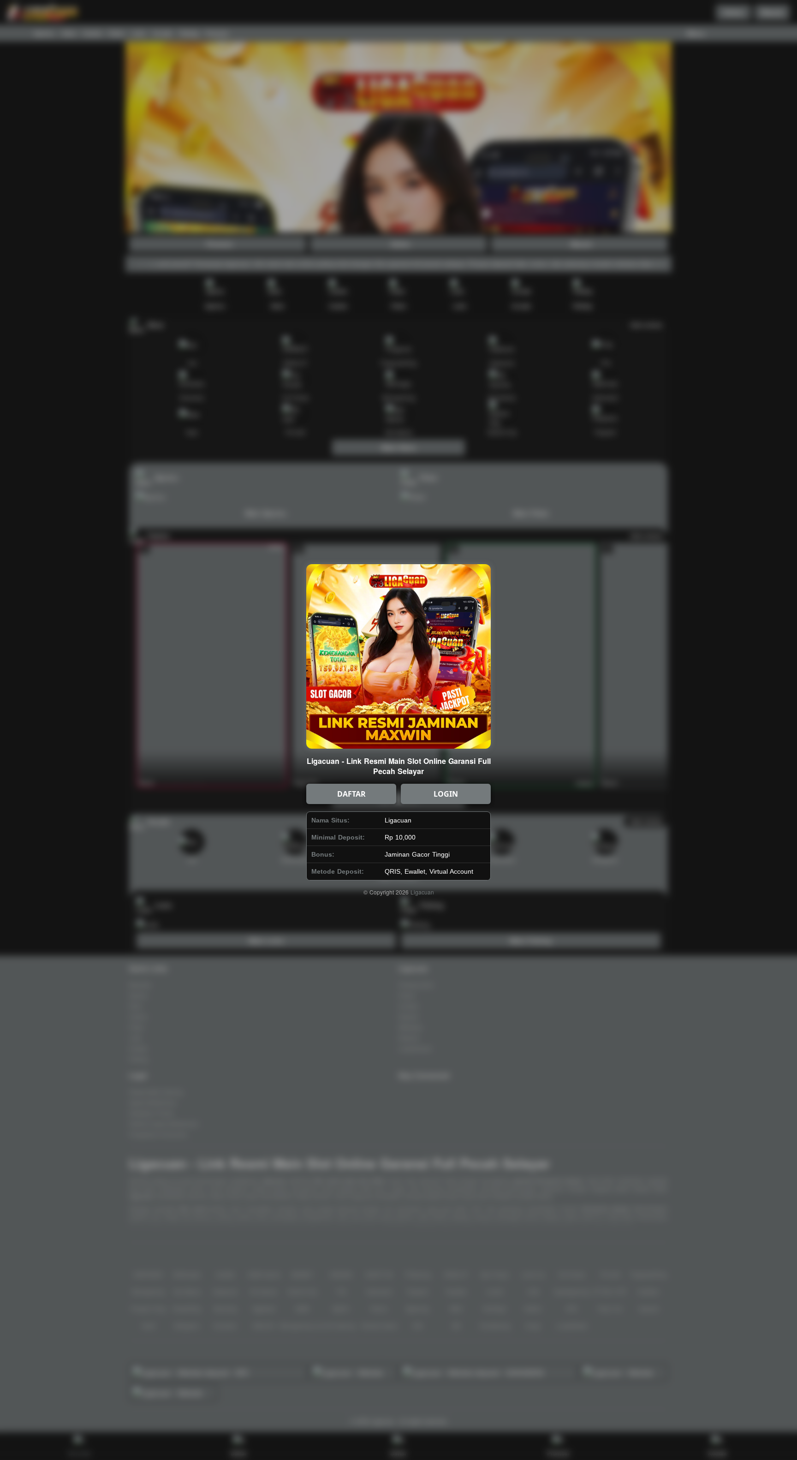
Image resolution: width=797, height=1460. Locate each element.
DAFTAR (351, 794)
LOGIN (446, 794)
